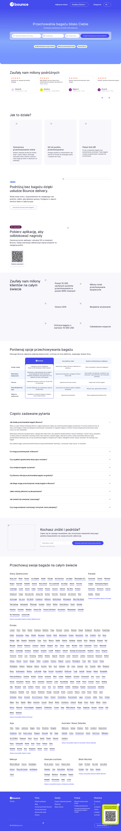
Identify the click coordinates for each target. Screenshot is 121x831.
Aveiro (104, 702)
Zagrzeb (54, 656)
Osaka (17, 728)
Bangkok (53, 728)
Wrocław (74, 645)
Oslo (56, 645)
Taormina (76, 676)
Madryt (30, 630)
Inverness (48, 676)
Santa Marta (61, 769)
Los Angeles (35, 578)
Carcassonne (91, 687)
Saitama (52, 748)
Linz (54, 687)
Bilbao (12, 650)
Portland (40, 589)
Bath (89, 661)
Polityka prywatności (81, 806)
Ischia (83, 692)
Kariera (37, 815)
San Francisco (59, 578)
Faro (86, 666)
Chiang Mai (19, 743)
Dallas (34, 589)
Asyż (55, 666)
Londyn (12, 630)
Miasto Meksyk (15, 764)
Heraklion (90, 650)
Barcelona (97, 630)
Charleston (39, 599)
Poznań (95, 661)
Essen (86, 702)
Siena (34, 681)
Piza (99, 635)
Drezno (37, 687)
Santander (41, 681)
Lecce (98, 676)
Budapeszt (88, 630)
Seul (20, 733)
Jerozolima (103, 764)
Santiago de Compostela (78, 650)
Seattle (43, 578)
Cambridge (13, 589)
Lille (68, 666)
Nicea (104, 635)
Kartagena (63, 774)
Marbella (21, 692)
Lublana (82, 656)
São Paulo (70, 769)
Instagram (97, 807)
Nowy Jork (13, 578)
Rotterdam (41, 692)
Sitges (12, 702)
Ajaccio (33, 692)
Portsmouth (85, 676)
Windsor (29, 671)
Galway (12, 661)
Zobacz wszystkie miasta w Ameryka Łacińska (59, 784)
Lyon (26, 656)
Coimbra (31, 687)
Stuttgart (36, 650)
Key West (70, 589)
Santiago (47, 774)
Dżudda (81, 769)
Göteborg (75, 687)
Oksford (19, 645)
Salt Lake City (29, 594)
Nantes (12, 681)
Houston (55, 589)
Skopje (80, 702)
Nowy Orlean (43, 583)
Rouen (89, 692)
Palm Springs (14, 604)
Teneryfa (92, 666)
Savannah (63, 594)
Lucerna (67, 661)
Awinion (22, 666)
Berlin (55, 635)
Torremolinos (62, 697)
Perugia (49, 692)
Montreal (107, 578)
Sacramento (61, 609)
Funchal (51, 671)
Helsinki (65, 650)
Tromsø (56, 707)
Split (17, 640)
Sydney (73, 728)
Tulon (103, 676)
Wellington (104, 733)
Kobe (32, 743)
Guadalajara (32, 764)
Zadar (68, 645)
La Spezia (46, 661)
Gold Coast (96, 733)
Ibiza (50, 666)
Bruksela (100, 640)
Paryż (18, 630)
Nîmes (12, 712)
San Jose (22, 599)
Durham (47, 594)
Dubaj (80, 764)
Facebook (97, 801)
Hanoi (30, 738)
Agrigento (39, 707)
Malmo (57, 702)
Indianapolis (24, 604)
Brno (17, 702)
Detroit (48, 604)
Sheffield (60, 687)
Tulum (12, 774)
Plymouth (19, 707)
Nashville (19, 583)
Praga (52, 630)
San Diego (64, 583)
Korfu (85, 640)
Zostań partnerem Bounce (43, 807)
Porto (45, 640)
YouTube (97, 815)
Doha (92, 769)
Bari (106, 640)
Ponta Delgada (29, 707)
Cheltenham (48, 707)
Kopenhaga (106, 630)
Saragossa (13, 692)
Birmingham (76, 661)
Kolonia (18, 661)
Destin (73, 604)
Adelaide (64, 733)
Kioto (38, 728)
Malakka (12, 748)
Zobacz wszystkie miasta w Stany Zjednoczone (25, 619)
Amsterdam (19, 635)
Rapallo (23, 702)
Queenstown (103, 728)
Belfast (106, 656)
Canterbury (65, 702)
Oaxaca (12, 769)
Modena (47, 656)
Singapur (37, 733)
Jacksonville (25, 614)
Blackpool (106, 666)
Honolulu (79, 583)
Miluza (98, 702)
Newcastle (103, 645)
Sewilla (58, 640)
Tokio (11, 728)
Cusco (57, 764)
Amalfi (78, 681)
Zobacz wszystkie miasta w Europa (21, 717)
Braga (79, 707)
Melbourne (65, 728)
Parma (84, 681)
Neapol (12, 583)
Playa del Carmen (22, 769)
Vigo (11, 687)
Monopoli (18, 687)
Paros (101, 697)
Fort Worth (30, 599)
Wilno (55, 676)
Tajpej (56, 733)
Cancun (24, 764)
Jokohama (24, 728)
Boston (26, 578)
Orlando (34, 583)
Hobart (88, 733)
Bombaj (19, 748)
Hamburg (72, 640)
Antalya (107, 697)
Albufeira (19, 712)
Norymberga (64, 681)
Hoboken (13, 609)
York (86, 635)
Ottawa (97, 594)
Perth (86, 728)
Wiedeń (33, 635)
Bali (51, 733)
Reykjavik (68, 676)
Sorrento (44, 666)
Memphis (29, 609)
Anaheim (41, 604)
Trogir (75, 671)
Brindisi (33, 676)
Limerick (73, 702)
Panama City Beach (49, 609)
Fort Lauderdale (54, 583)
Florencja (59, 630)
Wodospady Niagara (101, 583)
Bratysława (20, 681)
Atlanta (72, 583)
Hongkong (13, 733)
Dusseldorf (59, 671)
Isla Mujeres (33, 769)
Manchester (63, 635)
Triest (84, 661)
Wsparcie (58, 804)
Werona (51, 640)
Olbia (99, 666)
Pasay (12, 743)
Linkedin (97, 812)
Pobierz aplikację (40, 801)
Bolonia (49, 635)
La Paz (69, 779)
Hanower (80, 666)
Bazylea (82, 687)
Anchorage (13, 599)
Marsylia (12, 645)
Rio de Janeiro (48, 764)
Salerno (36, 666)
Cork (27, 692)
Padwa (102, 661)
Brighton (58, 650)
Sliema (72, 681)
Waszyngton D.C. (80, 578)
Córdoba (26, 676)
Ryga (45, 671)
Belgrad (60, 661)
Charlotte (21, 609)
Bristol (20, 656)
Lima (53, 769)
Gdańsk (42, 645)
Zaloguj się (97, 4)
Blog (36, 804)
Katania (79, 640)
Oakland (62, 589)
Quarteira (49, 681)
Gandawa (62, 666)
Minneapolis (67, 599)
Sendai (42, 738)
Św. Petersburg (15, 614)
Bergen (32, 661)
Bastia (63, 692)
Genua (98, 650)
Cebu (51, 743)
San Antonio (72, 594)
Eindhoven (68, 671)
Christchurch (79, 733)
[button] (95, 36)
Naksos (77, 692)
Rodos (12, 671)
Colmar (61, 676)
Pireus (98, 681)
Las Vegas (69, 578)
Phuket (48, 738)
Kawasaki (45, 733)
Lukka (56, 681)
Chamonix (13, 656)
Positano (53, 661)
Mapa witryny (59, 807)
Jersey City (39, 594)
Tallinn (38, 661)
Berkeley (79, 604)
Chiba (46, 748)
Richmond (100, 589)
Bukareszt (99, 656)
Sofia (81, 645)
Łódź (24, 687)
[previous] (102, 98)
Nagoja (32, 728)
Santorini (75, 656)
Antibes (67, 687)
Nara (25, 748)
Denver (27, 589)
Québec (90, 594)
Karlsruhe (36, 702)
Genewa (89, 671)
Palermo (64, 640)
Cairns (71, 733)
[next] (109, 98)
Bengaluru (32, 748)
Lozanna (70, 692)
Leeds (68, 656)
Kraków (71, 635)
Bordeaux (28, 650)
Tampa (21, 594)
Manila (27, 743)
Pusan (38, 743)
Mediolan (45, 630)
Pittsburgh (33, 604)
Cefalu (95, 697)
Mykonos (27, 645)
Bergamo (105, 650)
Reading (104, 681)
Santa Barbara (64, 604)
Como (73, 666)
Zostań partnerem (40, 809)
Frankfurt (93, 635)
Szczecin (27, 697)
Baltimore (48, 599)
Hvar (92, 676)
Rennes (28, 681)
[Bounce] (19, 4)
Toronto (99, 578)
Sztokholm (32, 640)
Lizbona (66, 630)
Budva (92, 702)
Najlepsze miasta (61, 4)
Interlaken (101, 687)
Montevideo (55, 779)
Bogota (71, 774)
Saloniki (81, 671)
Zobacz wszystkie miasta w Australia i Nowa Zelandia (79, 743)
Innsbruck (90, 656)
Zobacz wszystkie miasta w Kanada (99, 598)
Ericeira (101, 707)
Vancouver (91, 578)
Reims (95, 692)
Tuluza (62, 645)
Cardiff (51, 650)
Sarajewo (44, 650)
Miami (20, 578)
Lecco (44, 687)
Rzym (24, 630)
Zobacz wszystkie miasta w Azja (20, 753)
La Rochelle (37, 671)
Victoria (107, 589)
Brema (46, 697)
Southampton (20, 671)
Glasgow (50, 645)
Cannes (40, 676)
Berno (20, 697)
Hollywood (13, 594)
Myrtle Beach (57, 599)
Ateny (27, 635)
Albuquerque (71, 609)
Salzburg (29, 666)
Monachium (79, 635)
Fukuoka (55, 738)
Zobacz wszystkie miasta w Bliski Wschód (92, 773)
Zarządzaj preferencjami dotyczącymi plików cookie (82, 810)
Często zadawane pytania (63, 801)
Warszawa (41, 635)
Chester (53, 697)
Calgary (90, 583)
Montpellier (103, 671)
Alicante (62, 656)
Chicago (50, 578)
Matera (96, 671)
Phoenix (47, 589)
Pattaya (44, 743)
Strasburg (33, 656)
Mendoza (55, 774)
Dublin (12, 635)
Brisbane (80, 728)
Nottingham (13, 666)
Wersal (51, 702)
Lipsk (101, 692)
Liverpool (35, 645)
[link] (23, 207)
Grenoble (56, 692)
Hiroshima (45, 728)
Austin (21, 589)
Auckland (93, 728)
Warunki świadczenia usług (81, 802)
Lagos (81, 697)
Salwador (47, 769)
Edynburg (37, 630)
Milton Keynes (70, 707)
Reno (79, 594)
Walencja (92, 640)
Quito (63, 779)
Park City (55, 594)
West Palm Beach (78, 599)
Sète (106, 707)
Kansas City (37, 609)
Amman (98, 769)
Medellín (47, 779)
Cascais (44, 702)
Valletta (40, 656)
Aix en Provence (37, 697)
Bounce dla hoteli (40, 812)
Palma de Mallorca (15, 676)
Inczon (36, 738)
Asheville (81, 609)
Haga (62, 707)
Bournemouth (72, 697)
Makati (40, 748)
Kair (87, 769)
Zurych (25, 661)
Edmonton (91, 589)
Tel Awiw (87, 764)
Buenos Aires (65, 764)
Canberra (65, 738)
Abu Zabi (95, 764)
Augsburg (86, 707)
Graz (49, 687)
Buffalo (55, 604)
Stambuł (24, 640)
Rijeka (29, 702)
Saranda (94, 707)
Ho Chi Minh (14, 738)
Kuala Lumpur (27, 733)
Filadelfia (27, 583)
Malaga (12, 640)
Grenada (91, 681)
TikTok (96, 809)
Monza (12, 707)
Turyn (39, 640)
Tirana (96, 645)
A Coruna (88, 697)
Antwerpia (13, 697)
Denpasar (23, 738)
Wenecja (73, 630)
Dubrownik (87, 645)
